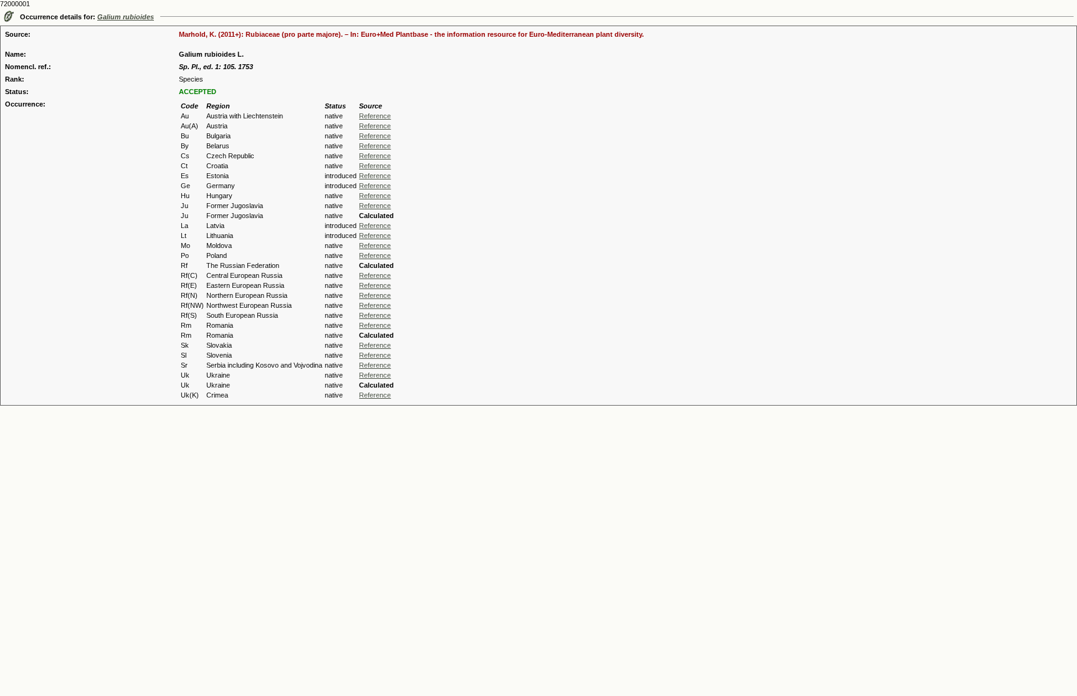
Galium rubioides (125, 17)
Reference (375, 116)
